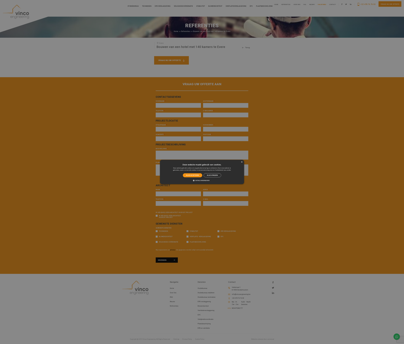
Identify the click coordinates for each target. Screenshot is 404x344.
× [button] (242, 162)
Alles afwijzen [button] (212, 175)
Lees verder (227, 170)
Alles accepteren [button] (192, 175)
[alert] (202, 172)
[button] (202, 180)
